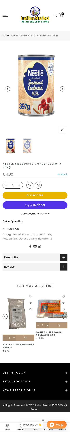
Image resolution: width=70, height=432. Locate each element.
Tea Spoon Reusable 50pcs (18, 346)
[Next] (62, 88)
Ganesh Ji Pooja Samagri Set (49, 334)
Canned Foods (42, 234)
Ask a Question (13, 221)
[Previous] (7, 88)
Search (35, 409)
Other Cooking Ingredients (35, 238)
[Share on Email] (35, 246)
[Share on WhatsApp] (39, 246)
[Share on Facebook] (30, 246)
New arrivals (10, 238)
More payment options (35, 213)
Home (6, 35)
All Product (25, 234)
